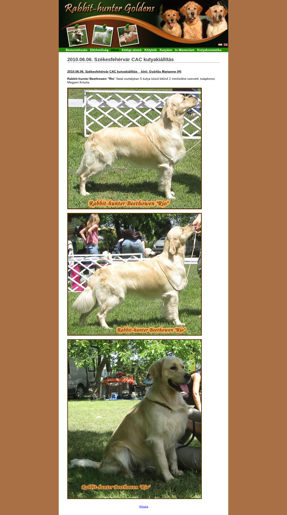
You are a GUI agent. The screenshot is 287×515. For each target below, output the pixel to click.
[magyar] (220, 45)
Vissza (143, 506)
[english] (225, 45)
